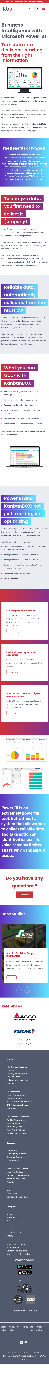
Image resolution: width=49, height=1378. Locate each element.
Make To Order (13, 1076)
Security (10, 1182)
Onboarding (12, 1150)
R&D (8, 1220)
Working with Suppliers (17, 1073)
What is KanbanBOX (41, 1329)
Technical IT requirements (18, 1175)
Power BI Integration (16, 1095)
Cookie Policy (4, 1329)
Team (9, 1229)
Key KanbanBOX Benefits (18, 1116)
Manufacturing (13, 1123)
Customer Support (15, 1157)
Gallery (10, 1235)
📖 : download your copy (24, 1)
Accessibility (22, 1327)
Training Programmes (16, 1153)
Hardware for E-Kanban (17, 1168)
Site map (32, 1329)
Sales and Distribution (16, 1130)
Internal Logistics (14, 1126)
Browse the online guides (18, 1254)
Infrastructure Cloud (16, 1178)
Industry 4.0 (12, 1108)
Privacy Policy (12, 1329)
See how (12, 631)
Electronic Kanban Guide (18, 1197)
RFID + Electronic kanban (18, 1105)
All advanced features (17, 1067)
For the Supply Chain (16, 1120)
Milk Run (10, 1083)
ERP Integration (13, 1091)
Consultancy (12, 1160)
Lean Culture (12, 1217)
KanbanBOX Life (14, 1232)
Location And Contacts (17, 1244)
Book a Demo (13, 1247)
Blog (8, 1190)
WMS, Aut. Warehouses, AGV (19, 1101)
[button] (27, 990)
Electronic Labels (14, 1098)
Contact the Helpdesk (17, 1250)
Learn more (13, 672)
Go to (11, 977)
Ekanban (10, 1070)
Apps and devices (15, 1172)
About (9, 1214)
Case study (12, 1193)
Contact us (24, 895)
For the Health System (17, 1133)
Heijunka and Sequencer (17, 1080)
